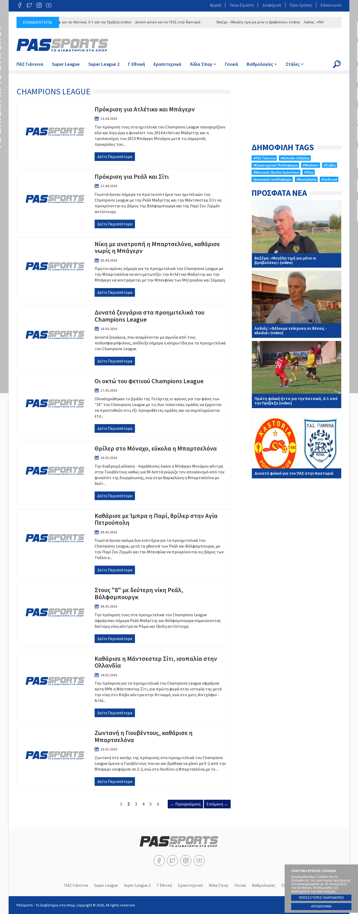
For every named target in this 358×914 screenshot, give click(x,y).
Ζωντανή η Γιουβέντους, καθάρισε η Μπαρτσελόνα (123, 757)
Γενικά (231, 64)
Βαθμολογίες (260, 64)
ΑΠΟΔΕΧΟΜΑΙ (321, 906)
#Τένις (308, 172)
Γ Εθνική (136, 64)
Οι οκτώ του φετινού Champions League (123, 405)
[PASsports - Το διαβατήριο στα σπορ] (179, 845)
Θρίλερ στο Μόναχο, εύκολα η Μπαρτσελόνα (123, 472)
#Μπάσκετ (310, 165)
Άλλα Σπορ (201, 64)
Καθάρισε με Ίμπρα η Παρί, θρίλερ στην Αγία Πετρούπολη (123, 543)
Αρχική (215, 5)
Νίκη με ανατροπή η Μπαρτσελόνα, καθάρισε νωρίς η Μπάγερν (123, 269)
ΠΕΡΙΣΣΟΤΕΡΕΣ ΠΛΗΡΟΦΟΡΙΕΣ (321, 898)
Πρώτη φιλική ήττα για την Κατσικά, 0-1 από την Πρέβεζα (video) (69, 22)
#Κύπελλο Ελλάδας (295, 158)
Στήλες (293, 64)
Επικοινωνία (331, 5)
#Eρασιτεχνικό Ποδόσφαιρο (275, 165)
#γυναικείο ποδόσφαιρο (272, 179)
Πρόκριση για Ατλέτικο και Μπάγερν (123, 133)
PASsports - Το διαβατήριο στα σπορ (62, 45)
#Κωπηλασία (306, 179)
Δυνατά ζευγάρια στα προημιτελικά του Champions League (123, 337)
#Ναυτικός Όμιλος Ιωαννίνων (276, 172)
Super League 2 (104, 64)
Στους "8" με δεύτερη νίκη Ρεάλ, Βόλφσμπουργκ (123, 615)
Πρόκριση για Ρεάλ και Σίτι (123, 200)
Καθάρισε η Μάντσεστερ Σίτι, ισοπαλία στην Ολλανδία (123, 686)
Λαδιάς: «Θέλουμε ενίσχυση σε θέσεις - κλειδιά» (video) (296, 304)
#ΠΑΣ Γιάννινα (264, 158)
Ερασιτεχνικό (167, 64)
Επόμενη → (217, 804)
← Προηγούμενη (185, 804)
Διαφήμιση (271, 5)
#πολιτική (329, 179)
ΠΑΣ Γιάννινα (30, 64)
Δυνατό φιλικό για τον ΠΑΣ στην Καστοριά (155, 22)
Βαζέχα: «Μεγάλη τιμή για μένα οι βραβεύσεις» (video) (246, 22)
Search (336, 64)
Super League (66, 64)
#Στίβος (329, 165)
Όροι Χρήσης (301, 5)
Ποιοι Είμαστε (242, 5)
